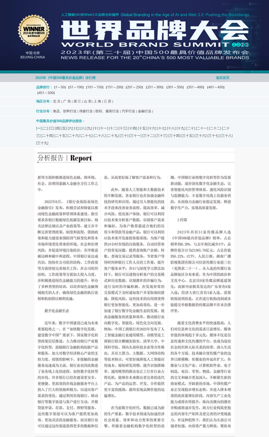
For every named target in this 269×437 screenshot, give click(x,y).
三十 (124, 135)
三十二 (148, 135)
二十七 (87, 135)
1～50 (60, 87)
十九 (181, 128)
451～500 (46, 92)
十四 (132, 128)
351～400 (195, 87)
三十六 (200, 135)
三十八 (227, 135)
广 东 (67, 101)
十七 (161, 128)
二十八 (100, 135)
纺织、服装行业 (107, 111)
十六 (152, 128)
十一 (103, 128)
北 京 (57, 101)
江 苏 (107, 101)
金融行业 (144, 111)
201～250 (134, 87)
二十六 (74, 135)
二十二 (215, 128)
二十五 (60, 135)
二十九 (113, 135)
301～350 (175, 87)
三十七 (213, 135)
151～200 (114, 87)
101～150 (94, 87)
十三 (123, 128)
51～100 (76, 87)
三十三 (161, 135)
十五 (142, 128)
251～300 (154, 87)
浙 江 (77, 101)
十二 (113, 128)
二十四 (47, 135)
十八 (171, 128)
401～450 (215, 87)
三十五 (187, 135)
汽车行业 (128, 111)
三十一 (135, 135)
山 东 (87, 101)
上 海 (97, 101)
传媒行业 (86, 111)
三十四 (174, 135)
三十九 (42, 143)
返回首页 (222, 77)
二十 (190, 128)
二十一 (202, 128)
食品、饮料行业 (64, 111)
